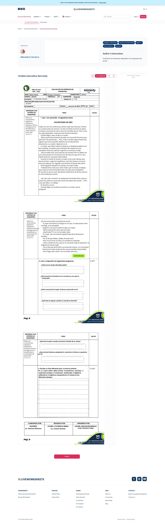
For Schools (79, 507)
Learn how (102, 2)
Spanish (118, 46)
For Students (80, 503)
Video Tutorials (80, 497)
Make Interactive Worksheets (27, 494)
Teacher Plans (56, 494)
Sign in (136, 16)
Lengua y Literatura (110, 43)
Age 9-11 (139, 43)
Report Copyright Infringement (137, 494)
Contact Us (131, 497)
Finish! (67, 456)
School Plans (55, 497)
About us (108, 494)
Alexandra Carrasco (29, 57)
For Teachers (79, 500)
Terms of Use (121, 519)
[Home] (84, 9)
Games (67, 16)
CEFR (55, 16)
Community (108, 497)
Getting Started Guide (82, 494)
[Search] (105, 16)
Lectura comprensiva (126, 43)
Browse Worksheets (24, 16)
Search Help (108, 500)
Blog (106, 503)
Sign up (143, 16)
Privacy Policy (130, 519)
